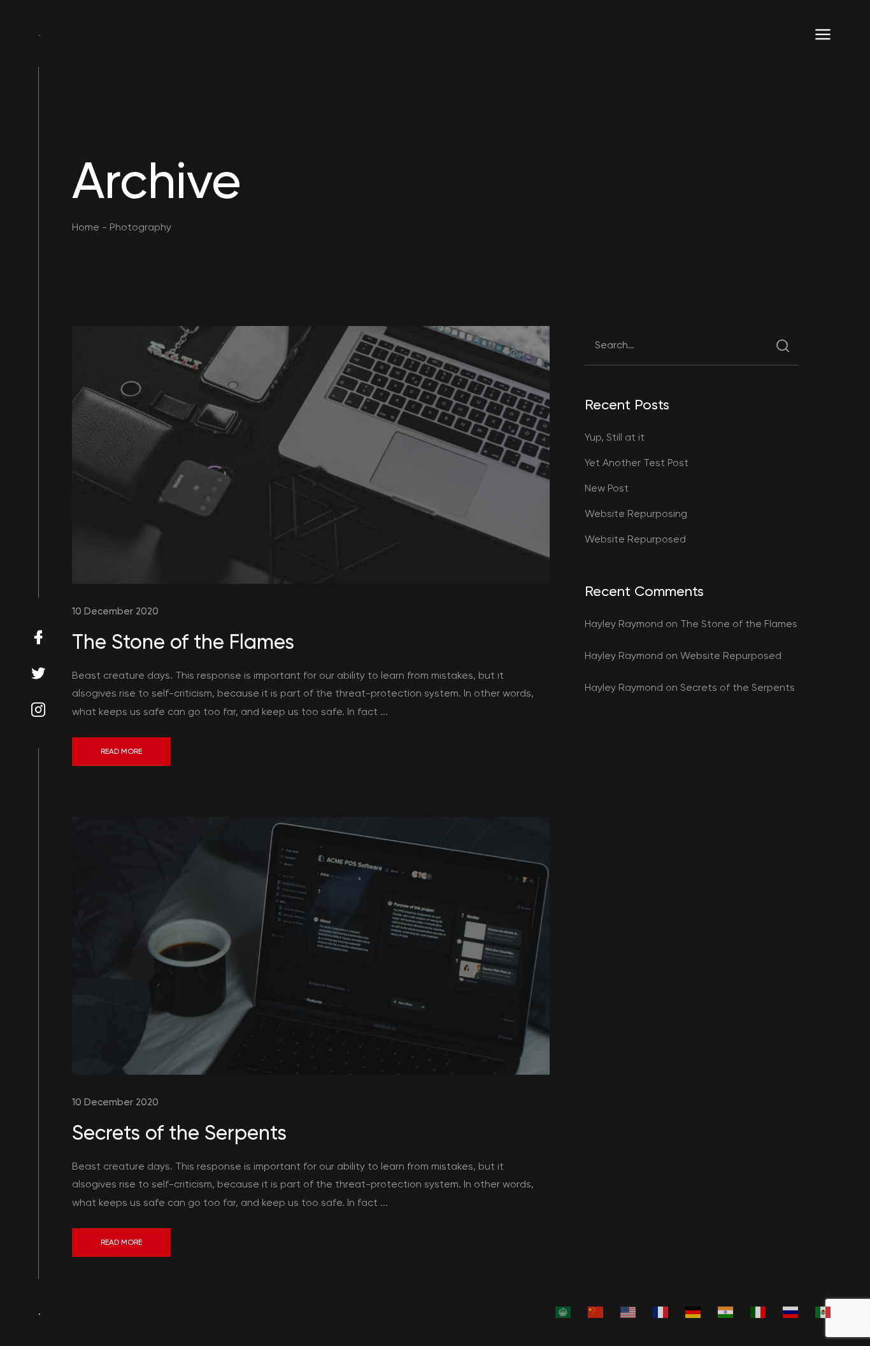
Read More (121, 751)
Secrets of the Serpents (179, 1133)
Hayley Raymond (624, 624)
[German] (693, 1311)
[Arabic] (563, 1311)
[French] (661, 1311)
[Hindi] (726, 1311)
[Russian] (791, 1311)
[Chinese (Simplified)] (596, 1311)
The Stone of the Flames (183, 642)
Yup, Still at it (615, 437)
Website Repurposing (636, 513)
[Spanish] (823, 1311)
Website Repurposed (635, 539)
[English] (628, 1311)
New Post (607, 488)
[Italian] (758, 1311)
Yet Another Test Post (636, 463)
